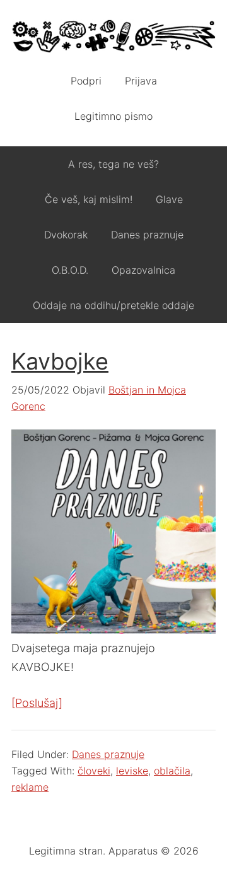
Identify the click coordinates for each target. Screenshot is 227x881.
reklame (30, 787)
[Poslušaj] (36, 702)
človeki (94, 770)
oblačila (172, 770)
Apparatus (113, 38)
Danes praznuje (108, 754)
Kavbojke (59, 361)
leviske (132, 770)
